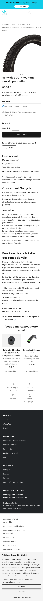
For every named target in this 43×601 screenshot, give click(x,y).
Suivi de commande (30, 388)
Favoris (13, 398)
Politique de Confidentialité (13, 526)
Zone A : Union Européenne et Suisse (20, 113)
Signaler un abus (9, 545)
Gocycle (5, 27)
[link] (21, 597)
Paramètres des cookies (12, 550)
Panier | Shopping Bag (30, 400)
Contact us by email (10, 453)
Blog (5, 457)
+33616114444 (8, 420)
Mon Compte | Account (13, 388)
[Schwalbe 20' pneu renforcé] (31, 341)
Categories (7, 470)
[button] (21, 6)
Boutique (15, 24)
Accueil (5, 24)
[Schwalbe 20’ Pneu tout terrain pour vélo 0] (21, 53)
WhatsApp (7, 424)
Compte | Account (10, 445)
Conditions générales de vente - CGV (12, 520)
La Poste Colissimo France (16, 106)
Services (6, 478)
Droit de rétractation (11, 537)
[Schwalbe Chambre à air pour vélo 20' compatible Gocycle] (11, 341)
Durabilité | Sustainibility (13, 482)
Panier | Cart (8, 449)
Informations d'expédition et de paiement (14, 531)
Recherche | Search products (14, 440)
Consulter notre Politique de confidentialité (18, 579)
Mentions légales (9, 541)
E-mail (5, 428)
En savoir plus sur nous (11, 582)
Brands (25, 24)
